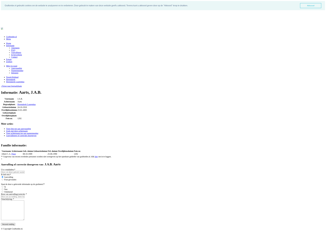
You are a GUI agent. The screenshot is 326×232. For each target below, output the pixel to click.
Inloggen (14, 73)
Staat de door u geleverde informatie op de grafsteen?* (23, 184)
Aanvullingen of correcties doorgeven (21, 136)
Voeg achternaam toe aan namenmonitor (22, 133)
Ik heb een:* (6, 174)
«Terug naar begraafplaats (11, 86)
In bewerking (16, 55)
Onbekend (8, 192)
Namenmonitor (17, 70)
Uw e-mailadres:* (8, 169)
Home (8, 43)
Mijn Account (11, 66)
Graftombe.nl (11, 37)
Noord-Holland (12, 77)
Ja (5, 187)
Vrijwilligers (16, 52)
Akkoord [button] (310, 6)
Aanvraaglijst (16, 68)
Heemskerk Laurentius (15, 82)
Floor (13, 154)
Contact (14, 57)
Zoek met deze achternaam (17, 131)
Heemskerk (10, 79)
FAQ (13, 50)
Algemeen (15, 48)
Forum (8, 59)
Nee (6, 189)
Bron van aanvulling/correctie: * (14, 194)
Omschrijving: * (7, 199)
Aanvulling (8, 177)
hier (96, 157)
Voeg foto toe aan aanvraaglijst (18, 129)
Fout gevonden (10, 180)
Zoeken (9, 62)
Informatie (10, 46)
